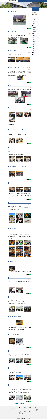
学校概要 (19, 407)
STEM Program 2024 (12, 107)
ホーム (19, 406)
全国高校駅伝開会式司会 (12, 85)
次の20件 (23, 403)
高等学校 (25, 407)
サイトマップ (20, 417)
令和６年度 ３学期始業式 (13, 50)
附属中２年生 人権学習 (12, 228)
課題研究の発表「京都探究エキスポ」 (15, 147)
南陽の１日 (25, 411)
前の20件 (16, 403)
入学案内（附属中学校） (36, 410)
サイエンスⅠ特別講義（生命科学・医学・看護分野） (17, 277)
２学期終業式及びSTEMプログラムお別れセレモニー (17, 166)
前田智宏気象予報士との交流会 (14, 261)
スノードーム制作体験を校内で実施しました (16, 129)
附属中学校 (30, 407)
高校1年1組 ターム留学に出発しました (15, 11)
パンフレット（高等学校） (36, 409)
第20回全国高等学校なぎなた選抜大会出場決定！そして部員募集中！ (20, 67)
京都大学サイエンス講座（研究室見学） (15, 202)
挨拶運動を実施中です (12, 31)
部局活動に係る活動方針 (20, 412)
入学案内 (35, 407)
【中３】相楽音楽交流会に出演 (14, 334)
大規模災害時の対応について (21, 413)
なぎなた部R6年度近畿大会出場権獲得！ (15, 316)
